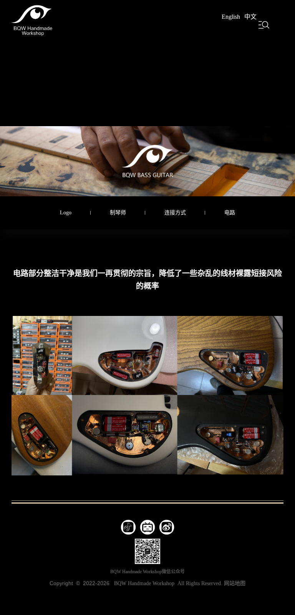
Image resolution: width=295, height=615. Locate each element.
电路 (229, 212)
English (231, 16)
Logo (65, 212)
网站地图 (234, 583)
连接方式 (175, 212)
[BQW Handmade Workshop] (32, 19)
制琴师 (118, 212)
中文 (250, 16)
